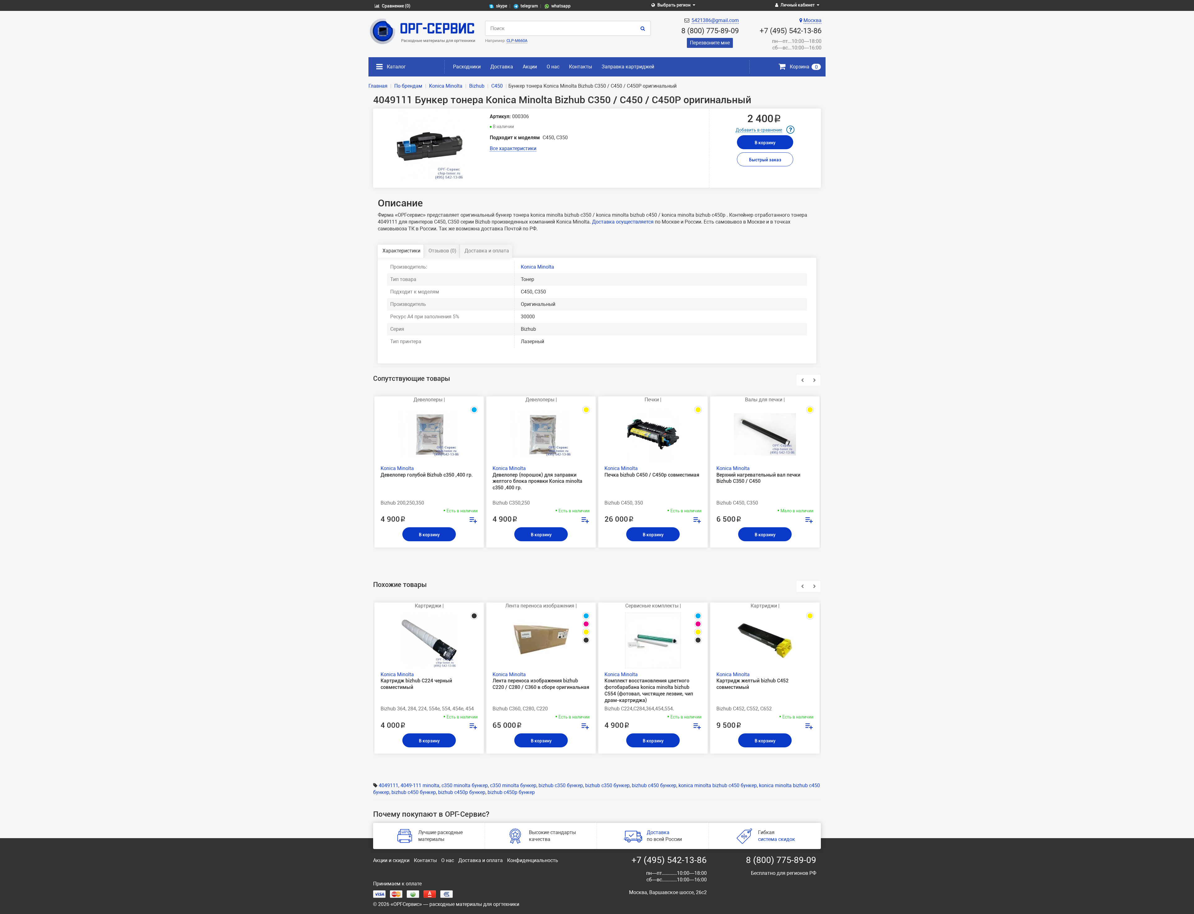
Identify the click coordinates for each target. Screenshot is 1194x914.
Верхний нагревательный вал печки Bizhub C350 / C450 (758, 478)
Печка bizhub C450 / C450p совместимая (651, 475)
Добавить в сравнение (759, 129)
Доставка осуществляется (623, 222)
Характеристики (401, 251)
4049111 (388, 785)
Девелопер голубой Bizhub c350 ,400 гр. (427, 475)
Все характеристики (513, 148)
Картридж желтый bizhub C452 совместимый (752, 684)
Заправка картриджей (628, 67)
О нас (553, 67)
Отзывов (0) (442, 251)
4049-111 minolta (419, 785)
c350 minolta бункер (465, 785)
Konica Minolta (537, 267)
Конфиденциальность (532, 860)
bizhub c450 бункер (654, 785)
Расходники (467, 67)
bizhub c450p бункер (461, 792)
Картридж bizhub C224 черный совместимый (416, 684)
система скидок (776, 839)
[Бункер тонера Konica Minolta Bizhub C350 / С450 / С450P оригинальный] (429, 145)
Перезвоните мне (710, 43)
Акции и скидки (391, 860)
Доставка (501, 67)
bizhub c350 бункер (561, 785)
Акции (530, 67)
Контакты (580, 67)
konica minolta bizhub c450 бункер (717, 785)
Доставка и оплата (487, 251)
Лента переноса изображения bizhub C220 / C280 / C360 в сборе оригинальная (541, 684)
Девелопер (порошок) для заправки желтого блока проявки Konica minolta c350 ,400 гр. (537, 481)
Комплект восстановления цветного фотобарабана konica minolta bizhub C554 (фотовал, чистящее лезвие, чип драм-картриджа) (648, 690)
